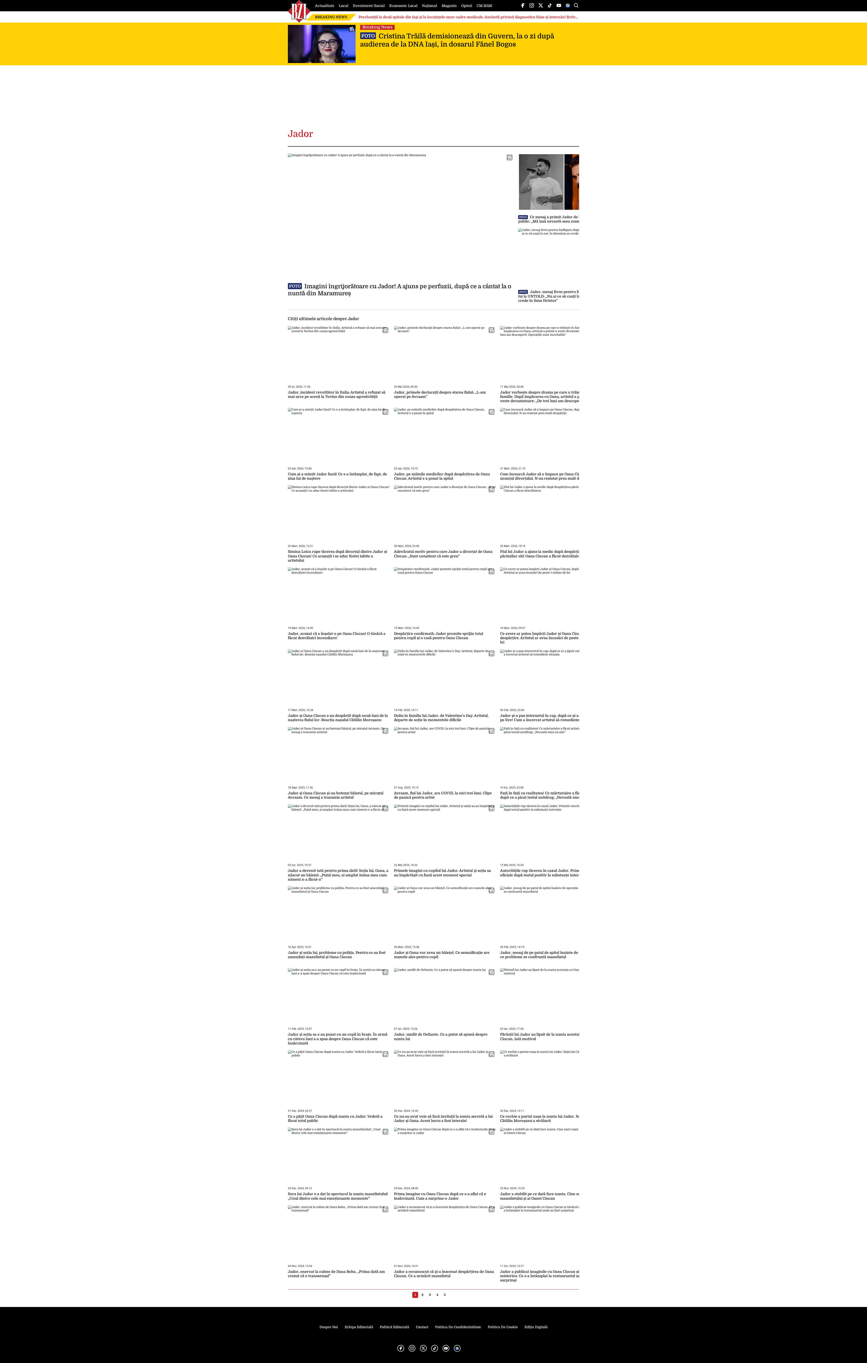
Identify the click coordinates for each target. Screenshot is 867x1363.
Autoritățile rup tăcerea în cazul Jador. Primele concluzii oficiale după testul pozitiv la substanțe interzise (551, 873)
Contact (422, 1327)
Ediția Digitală (536, 1327)
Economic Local (403, 6)
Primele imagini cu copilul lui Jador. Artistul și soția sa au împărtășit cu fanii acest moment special (442, 873)
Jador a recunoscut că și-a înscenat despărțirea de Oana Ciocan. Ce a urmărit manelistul (444, 1274)
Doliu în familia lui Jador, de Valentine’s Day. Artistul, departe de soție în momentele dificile (441, 718)
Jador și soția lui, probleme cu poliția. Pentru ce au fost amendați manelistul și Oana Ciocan (337, 955)
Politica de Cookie (503, 1327)
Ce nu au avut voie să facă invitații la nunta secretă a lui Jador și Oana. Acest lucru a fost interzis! (443, 1118)
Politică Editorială (394, 1327)
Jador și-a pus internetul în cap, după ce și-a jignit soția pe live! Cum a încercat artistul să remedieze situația (549, 718)
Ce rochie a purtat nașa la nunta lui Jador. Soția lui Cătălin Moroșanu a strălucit (545, 1118)
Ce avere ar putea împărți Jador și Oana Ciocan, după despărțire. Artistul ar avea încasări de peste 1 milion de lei (549, 638)
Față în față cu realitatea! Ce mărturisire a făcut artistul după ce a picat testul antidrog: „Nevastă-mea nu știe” (549, 795)
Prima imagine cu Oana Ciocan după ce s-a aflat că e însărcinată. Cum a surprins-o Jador (440, 1196)
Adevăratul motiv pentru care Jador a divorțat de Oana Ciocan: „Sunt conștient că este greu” (443, 554)
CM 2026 (484, 6)
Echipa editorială (359, 1327)
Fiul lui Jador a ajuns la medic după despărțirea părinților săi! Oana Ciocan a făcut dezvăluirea (542, 554)
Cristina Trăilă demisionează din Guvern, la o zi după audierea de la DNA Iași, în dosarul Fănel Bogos (457, 40)
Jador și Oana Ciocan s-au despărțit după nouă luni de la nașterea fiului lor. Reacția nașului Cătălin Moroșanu (338, 718)
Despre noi (328, 1327)
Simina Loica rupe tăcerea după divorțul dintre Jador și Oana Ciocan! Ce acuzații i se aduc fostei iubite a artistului (337, 556)
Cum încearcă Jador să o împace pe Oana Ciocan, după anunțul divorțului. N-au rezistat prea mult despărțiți (549, 476)
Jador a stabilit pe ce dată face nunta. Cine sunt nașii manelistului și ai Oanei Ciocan (547, 1196)
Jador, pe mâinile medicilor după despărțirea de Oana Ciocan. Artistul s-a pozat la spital (442, 476)
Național (429, 6)
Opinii (466, 6)
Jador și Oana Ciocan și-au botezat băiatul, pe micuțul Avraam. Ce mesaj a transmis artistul (335, 795)
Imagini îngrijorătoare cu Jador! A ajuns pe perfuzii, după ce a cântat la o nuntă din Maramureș (399, 290)
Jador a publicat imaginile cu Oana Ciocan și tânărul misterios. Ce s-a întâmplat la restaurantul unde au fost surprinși (549, 1276)
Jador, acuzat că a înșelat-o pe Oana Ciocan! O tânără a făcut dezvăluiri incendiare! (336, 636)
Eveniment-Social (369, 6)
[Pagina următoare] (451, 1295)
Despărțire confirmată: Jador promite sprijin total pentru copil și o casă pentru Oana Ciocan (438, 636)
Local (343, 6)
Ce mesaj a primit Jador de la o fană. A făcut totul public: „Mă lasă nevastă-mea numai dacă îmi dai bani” (567, 219)
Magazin (449, 6)
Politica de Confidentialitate (458, 1327)
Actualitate (324, 6)
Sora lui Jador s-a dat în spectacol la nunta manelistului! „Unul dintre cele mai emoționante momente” (338, 1196)
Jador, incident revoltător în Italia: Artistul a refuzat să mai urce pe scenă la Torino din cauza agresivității (336, 394)
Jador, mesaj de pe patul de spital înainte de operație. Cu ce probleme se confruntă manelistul (550, 955)
